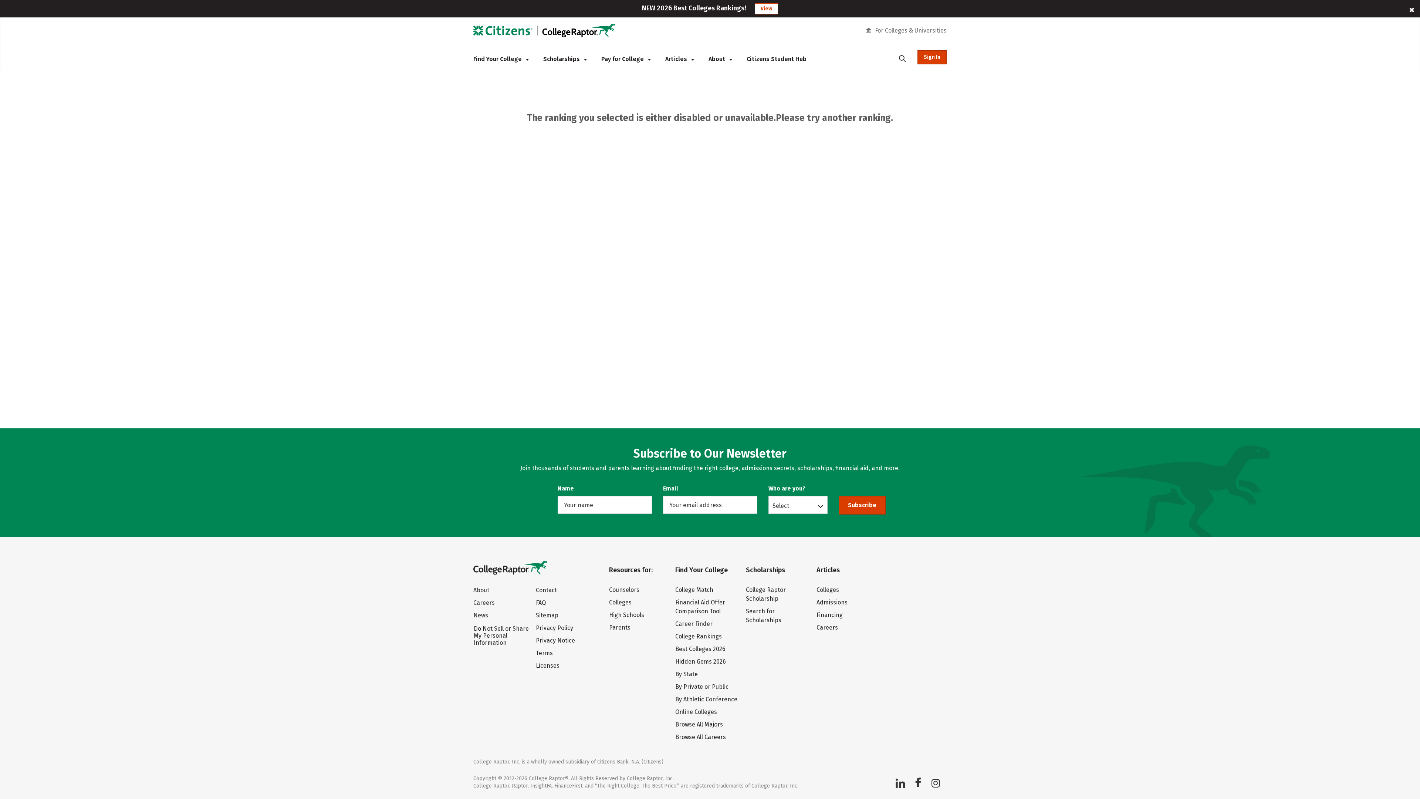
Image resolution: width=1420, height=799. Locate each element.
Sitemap (547, 615)
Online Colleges (696, 711)
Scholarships (562, 59)
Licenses (547, 665)
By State (686, 674)
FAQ (541, 602)
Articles (677, 59)
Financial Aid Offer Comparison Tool (700, 607)
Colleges (620, 602)
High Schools (626, 614)
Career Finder (694, 623)
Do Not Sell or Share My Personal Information (501, 635)
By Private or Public (701, 686)
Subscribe (862, 505)
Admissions (832, 602)
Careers (484, 602)
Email (670, 488)
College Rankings (698, 636)
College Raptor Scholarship (766, 594)
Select (780, 505)
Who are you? (786, 488)
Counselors (624, 589)
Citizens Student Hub (777, 59)
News (480, 615)
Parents (619, 627)
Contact (546, 590)
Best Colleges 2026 (700, 649)
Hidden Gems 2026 (700, 661)
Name (566, 488)
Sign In (932, 57)
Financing (829, 614)
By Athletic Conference (706, 699)
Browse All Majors (699, 724)
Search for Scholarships (763, 616)
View (766, 9)
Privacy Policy (554, 627)
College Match (694, 589)
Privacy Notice (555, 640)
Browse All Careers (700, 737)
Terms (544, 653)
